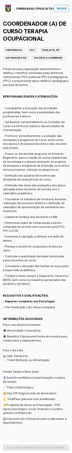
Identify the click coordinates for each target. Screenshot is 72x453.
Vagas (61, 8)
